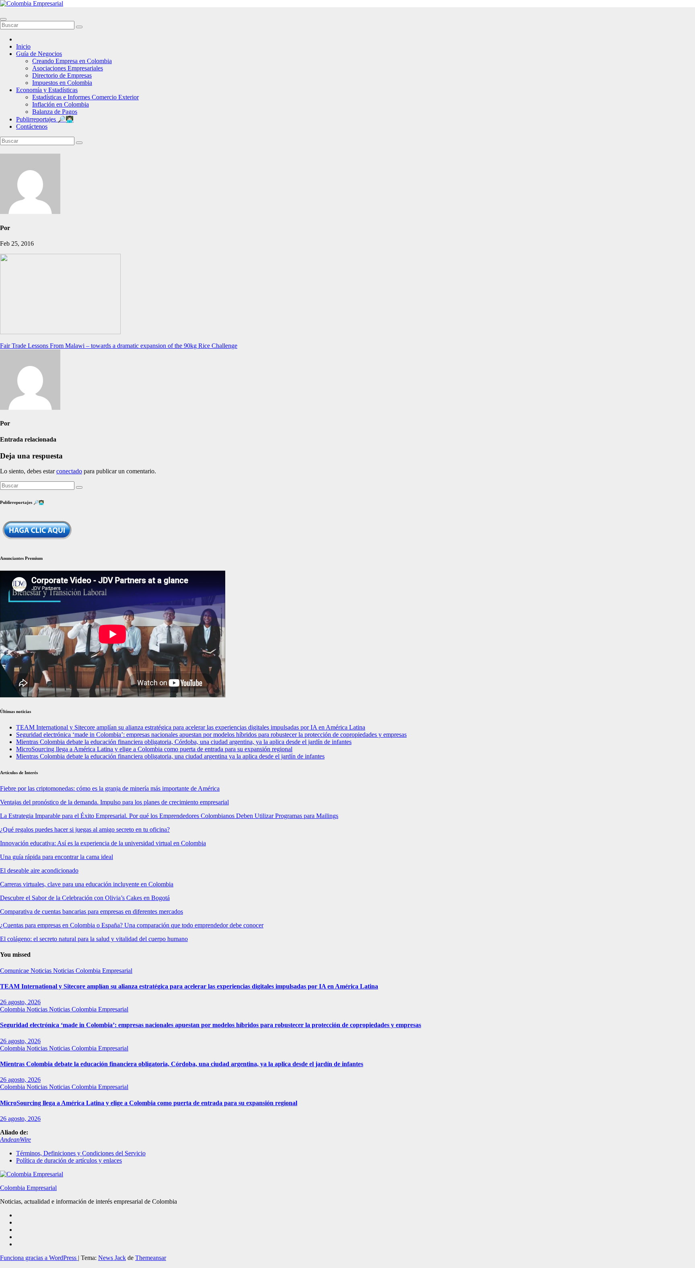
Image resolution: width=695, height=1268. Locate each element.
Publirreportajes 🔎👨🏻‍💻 (45, 119)
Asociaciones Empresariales (67, 68)
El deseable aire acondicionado (39, 870)
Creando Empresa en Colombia (72, 61)
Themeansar (150, 1257)
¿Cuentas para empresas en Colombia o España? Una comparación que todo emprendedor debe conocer (131, 925)
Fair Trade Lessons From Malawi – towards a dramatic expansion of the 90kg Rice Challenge (118, 345)
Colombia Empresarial (28, 1187)
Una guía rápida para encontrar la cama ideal (56, 856)
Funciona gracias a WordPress (39, 1257)
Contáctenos (31, 126)
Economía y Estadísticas (47, 89)
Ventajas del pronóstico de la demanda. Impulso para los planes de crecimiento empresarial (114, 802)
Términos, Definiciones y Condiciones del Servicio (81, 1153)
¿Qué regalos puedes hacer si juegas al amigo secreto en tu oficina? (85, 829)
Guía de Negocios (39, 53)
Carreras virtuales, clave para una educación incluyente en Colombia (86, 884)
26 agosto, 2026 (20, 1002)
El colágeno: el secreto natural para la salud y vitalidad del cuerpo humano (94, 938)
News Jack (112, 1257)
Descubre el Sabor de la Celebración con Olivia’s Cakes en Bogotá (85, 897)
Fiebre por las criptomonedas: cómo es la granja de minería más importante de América (110, 788)
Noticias (42, 970)
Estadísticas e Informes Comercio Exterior (85, 97)
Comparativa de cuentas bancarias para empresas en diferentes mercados (91, 911)
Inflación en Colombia (60, 104)
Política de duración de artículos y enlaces (69, 1160)
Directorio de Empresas (62, 75)
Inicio (23, 46)
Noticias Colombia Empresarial (92, 970)
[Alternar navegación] (3, 19)
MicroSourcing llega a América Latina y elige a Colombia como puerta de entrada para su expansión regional (154, 749)
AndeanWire (15, 1139)
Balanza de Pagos (54, 111)
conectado (69, 471)
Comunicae (15, 970)
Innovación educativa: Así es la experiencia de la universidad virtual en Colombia (103, 843)
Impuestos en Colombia (62, 82)
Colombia (13, 1009)
